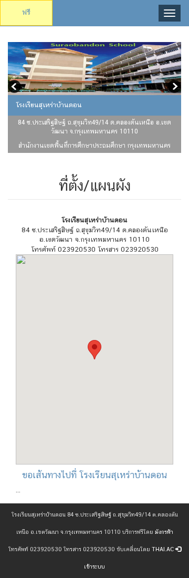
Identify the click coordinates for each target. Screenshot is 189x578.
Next (173, 88)
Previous (16, 88)
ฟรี (26, 12)
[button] (94, 350)
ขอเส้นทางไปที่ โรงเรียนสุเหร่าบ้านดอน (94, 474)
